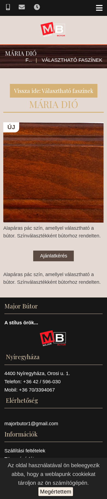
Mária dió (53, 104)
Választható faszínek (72, 60)
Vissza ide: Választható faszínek (53, 90)
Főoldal (29, 60)
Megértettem (55, 492)
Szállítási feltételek (24, 450)
